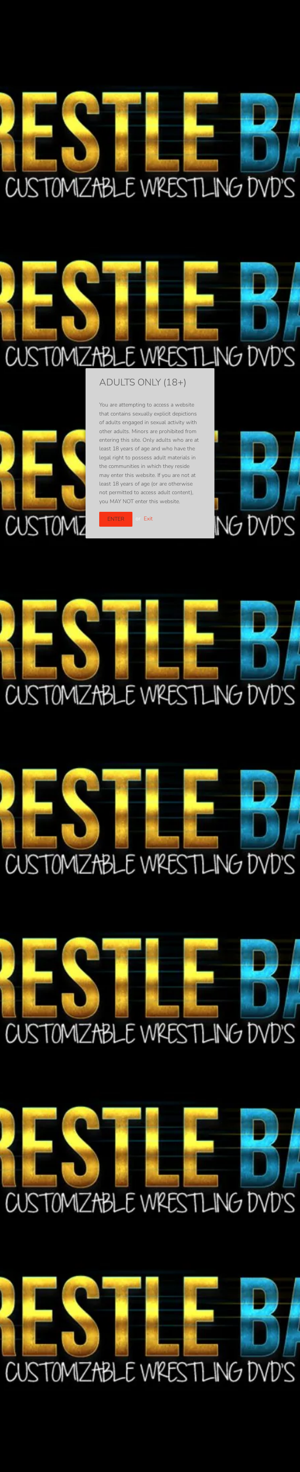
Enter (115, 519)
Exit (148, 518)
